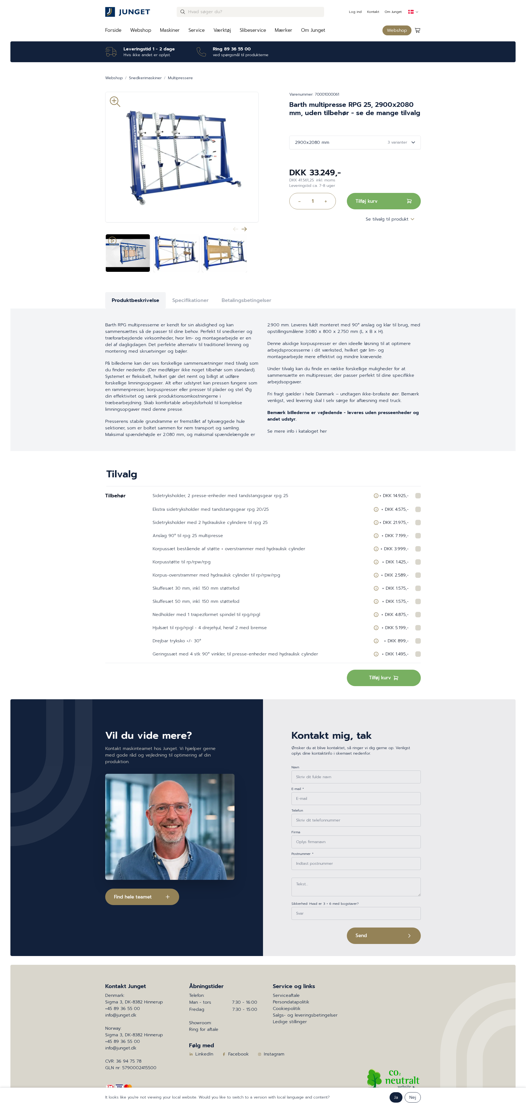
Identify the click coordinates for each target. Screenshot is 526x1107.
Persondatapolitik (291, 1002)
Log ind (355, 11)
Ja (396, 1097)
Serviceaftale (286, 995)
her (323, 431)
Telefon (297, 810)
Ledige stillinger (290, 1021)
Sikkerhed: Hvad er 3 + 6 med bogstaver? (325, 903)
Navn (295, 767)
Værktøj (222, 30)
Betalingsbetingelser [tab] (246, 300)
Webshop (140, 30)
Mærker (283, 30)
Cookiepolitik (287, 1008)
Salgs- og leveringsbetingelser (305, 1015)
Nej (412, 1097)
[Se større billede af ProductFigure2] (225, 253)
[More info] (376, 495)
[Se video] (128, 253)
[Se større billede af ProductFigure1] (176, 253)
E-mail (297, 789)
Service (196, 30)
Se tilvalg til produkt (387, 219)
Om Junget (393, 11)
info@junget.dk (120, 1015)
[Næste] (244, 229)
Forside (113, 30)
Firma (295, 832)
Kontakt (373, 11)
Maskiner (170, 30)
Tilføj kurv (367, 201)
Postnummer (302, 854)
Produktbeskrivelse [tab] (135, 300)
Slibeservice (253, 30)
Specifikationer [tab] (190, 300)
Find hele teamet (133, 896)
